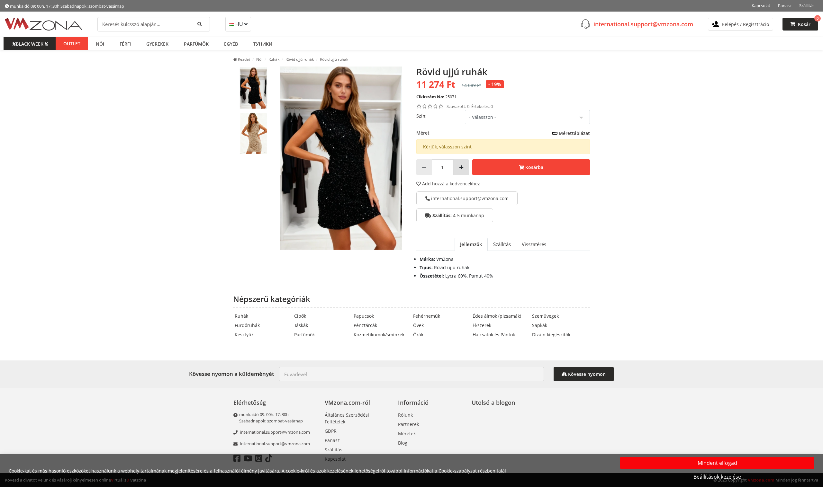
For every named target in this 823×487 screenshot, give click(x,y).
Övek (418, 325)
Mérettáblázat (573, 133)
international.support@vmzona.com (643, 24)
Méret (503, 133)
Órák (418, 335)
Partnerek (408, 424)
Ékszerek (482, 325)
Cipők (300, 316)
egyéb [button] (231, 43)
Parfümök (304, 335)
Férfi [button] (125, 43)
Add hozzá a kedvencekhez (450, 184)
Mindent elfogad (717, 462)
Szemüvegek (545, 316)
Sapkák (539, 325)
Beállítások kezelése (717, 476)
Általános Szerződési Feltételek (347, 418)
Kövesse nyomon (586, 374)
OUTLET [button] (71, 43)
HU (239, 24)
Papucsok (364, 316)
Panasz (784, 5)
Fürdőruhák (247, 325)
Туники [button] (262, 43)
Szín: (421, 116)
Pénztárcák (365, 325)
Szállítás (806, 5)
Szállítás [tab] (502, 244)
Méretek (407, 433)
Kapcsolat (761, 5)
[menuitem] (253, 88)
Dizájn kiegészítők (551, 335)
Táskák (301, 325)
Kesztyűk (244, 335)
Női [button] (100, 43)
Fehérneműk (426, 316)
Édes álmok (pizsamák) (497, 316)
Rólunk (405, 415)
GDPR (331, 431)
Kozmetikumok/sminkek (379, 335)
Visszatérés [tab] (534, 244)
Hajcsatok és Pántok (494, 335)
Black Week (29, 43)
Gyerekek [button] (157, 43)
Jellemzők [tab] (471, 244)
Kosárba (533, 167)
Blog (402, 443)
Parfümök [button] (196, 43)
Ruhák (241, 316)
